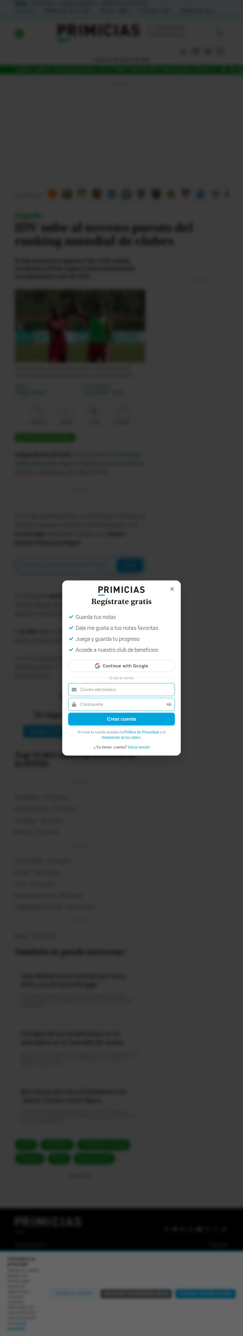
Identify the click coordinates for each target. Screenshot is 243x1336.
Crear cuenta (121, 719)
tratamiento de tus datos (121, 737)
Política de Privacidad (141, 732)
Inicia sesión (139, 747)
